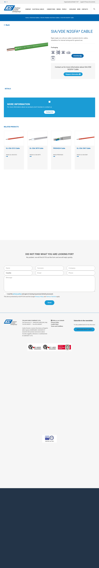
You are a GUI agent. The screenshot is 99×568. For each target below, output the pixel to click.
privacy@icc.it (39, 468)
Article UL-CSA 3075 (35, 154)
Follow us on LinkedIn (58, 320)
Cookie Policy (54, 324)
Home (27, 17)
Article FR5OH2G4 (58, 154)
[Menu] (96, 6)
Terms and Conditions (57, 326)
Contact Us (49, 112)
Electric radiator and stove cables (50, 17)
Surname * (54, 510)
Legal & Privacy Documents (87, 2)
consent (33, 541)
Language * (26, 528)
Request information (72, 74)
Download (76, 56)
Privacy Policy (59, 213)
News (78, 9)
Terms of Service (71, 213)
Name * (25, 510)
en (5, 2)
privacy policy (36, 211)
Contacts (85, 9)
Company (28, 9)
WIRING (59, 9)
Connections (51, 9)
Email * (53, 518)
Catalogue (72, 9)
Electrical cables (38, 9)
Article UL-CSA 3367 (82, 154)
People (64, 9)
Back (7, 25)
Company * (26, 518)
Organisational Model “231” (71, 2)
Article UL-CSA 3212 (11, 154)
